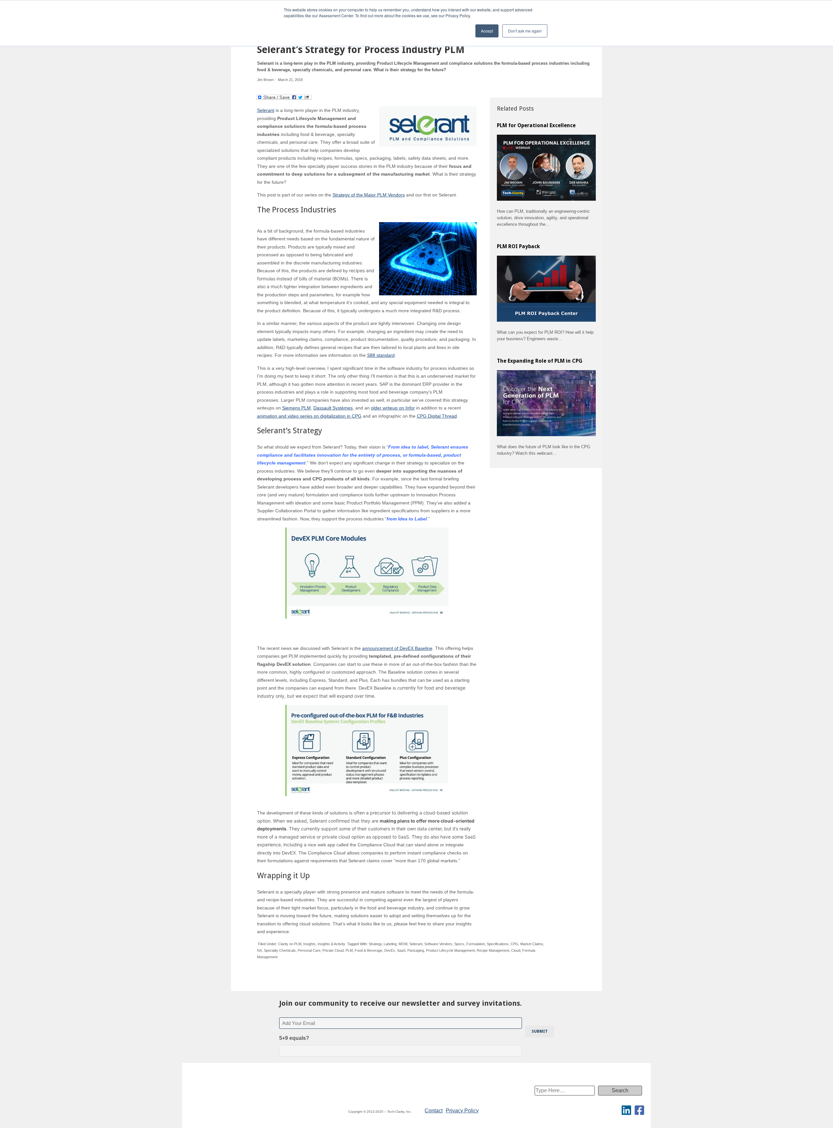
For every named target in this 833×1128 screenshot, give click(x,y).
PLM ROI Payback (518, 246)
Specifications (498, 944)
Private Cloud (333, 950)
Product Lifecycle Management (450, 950)
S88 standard (381, 355)
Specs (459, 944)
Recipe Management (493, 950)
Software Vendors (438, 944)
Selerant (265, 110)
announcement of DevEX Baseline (397, 648)
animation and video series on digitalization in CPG (309, 416)
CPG (514, 944)
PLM (349, 950)
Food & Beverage (368, 950)
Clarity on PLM (289, 944)
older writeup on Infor (393, 407)
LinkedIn (626, 1110)
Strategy (375, 944)
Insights (309, 944)
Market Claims (531, 944)
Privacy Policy (462, 1110)
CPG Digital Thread (437, 416)
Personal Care (309, 950)
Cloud (515, 950)
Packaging (415, 950)
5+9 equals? (294, 1038)
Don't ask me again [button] (525, 31)
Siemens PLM (296, 407)
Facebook (639, 1110)
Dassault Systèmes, (333, 407)
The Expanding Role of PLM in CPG (539, 361)
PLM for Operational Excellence (536, 125)
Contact (434, 1110)
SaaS (401, 950)
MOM (403, 944)
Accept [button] (487, 31)
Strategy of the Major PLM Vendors (369, 194)
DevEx (389, 950)
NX (259, 950)
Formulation (475, 944)
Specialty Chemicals (280, 950)
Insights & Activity (331, 944)
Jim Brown (265, 80)
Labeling (390, 944)
